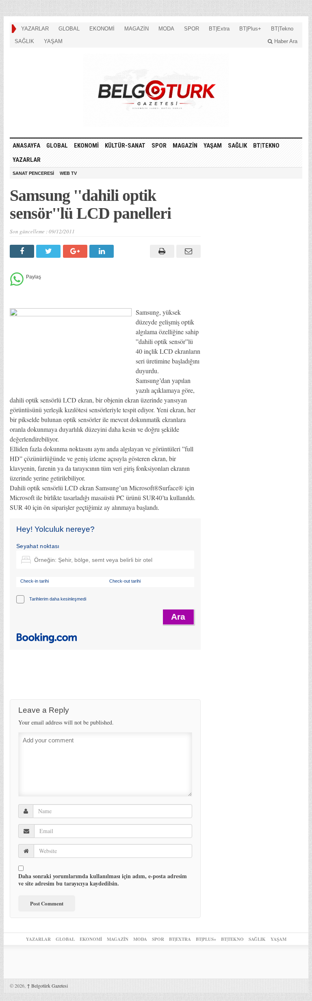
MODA (166, 29)
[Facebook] (23, 251)
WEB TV (68, 173)
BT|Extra (219, 29)
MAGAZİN (136, 29)
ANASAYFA (26, 145)
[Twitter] (49, 251)
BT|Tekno (282, 29)
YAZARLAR (35, 29)
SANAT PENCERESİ (33, 173)
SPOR (191, 29)
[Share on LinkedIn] (102, 251)
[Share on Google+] (76, 251)
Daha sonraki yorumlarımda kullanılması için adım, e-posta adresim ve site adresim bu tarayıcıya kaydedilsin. (102, 880)
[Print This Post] (160, 251)
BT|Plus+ (250, 29)
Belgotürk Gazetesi (47, 985)
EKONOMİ (102, 29)
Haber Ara (285, 41)
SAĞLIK (24, 41)
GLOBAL (69, 29)
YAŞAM (53, 41)
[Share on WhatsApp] (17, 283)
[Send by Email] (187, 251)
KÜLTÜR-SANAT (125, 145)
